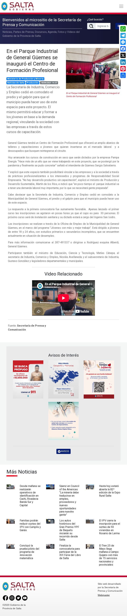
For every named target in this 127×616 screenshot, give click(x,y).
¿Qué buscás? (95, 19)
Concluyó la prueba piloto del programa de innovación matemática (29, 552)
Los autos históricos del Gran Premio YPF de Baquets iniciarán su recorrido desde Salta (69, 530)
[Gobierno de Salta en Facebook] (5, 597)
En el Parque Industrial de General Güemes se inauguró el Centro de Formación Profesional (32, 60)
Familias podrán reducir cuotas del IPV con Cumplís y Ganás (30, 525)
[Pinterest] (123, 68)
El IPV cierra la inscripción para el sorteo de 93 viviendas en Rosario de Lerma (109, 527)
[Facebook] (123, 48)
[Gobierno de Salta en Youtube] (24, 597)
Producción (33, 83)
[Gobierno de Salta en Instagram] (12, 597)
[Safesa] (63, 421)
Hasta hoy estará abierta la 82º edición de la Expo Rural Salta (109, 490)
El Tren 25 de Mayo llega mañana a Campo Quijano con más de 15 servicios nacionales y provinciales (109, 555)
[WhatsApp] (123, 29)
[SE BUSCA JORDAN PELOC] (28, 379)
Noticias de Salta (15, 83)
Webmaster (104, 595)
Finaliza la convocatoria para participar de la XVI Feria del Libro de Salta (70, 552)
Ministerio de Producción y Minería (25, 79)
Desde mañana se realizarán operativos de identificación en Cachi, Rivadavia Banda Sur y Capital (30, 495)
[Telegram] (123, 35)
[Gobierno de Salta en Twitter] (18, 597)
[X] (123, 55)
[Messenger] (123, 42)
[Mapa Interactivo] (63, 379)
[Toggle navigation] (121, 6)
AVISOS (65, 451)
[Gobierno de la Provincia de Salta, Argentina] (17, 6)
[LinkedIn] (123, 62)
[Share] (123, 75)
